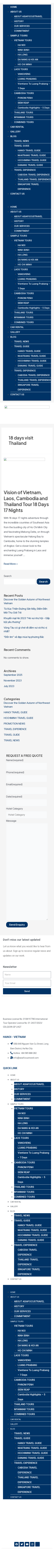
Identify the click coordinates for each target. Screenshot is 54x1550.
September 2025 (13, 674)
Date (14, 796)
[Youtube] (27, 1544)
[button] (27, 202)
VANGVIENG (24, 74)
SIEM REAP (23, 102)
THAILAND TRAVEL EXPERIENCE (34, 179)
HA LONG (23, 54)
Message (11, 820)
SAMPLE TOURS (18, 35)
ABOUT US (15, 11)
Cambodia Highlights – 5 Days (34, 107)
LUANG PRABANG (27, 79)
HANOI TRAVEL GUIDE (29, 150)
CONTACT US (17, 193)
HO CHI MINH (25, 64)
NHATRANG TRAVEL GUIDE (32, 155)
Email (14, 784)
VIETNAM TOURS (23, 40)
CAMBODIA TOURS (24, 93)
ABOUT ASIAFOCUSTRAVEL (28, 16)
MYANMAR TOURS (23, 117)
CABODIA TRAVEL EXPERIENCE (34, 174)
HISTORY (19, 21)
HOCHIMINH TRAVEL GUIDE (32, 160)
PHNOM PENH (25, 98)
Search (8, 575)
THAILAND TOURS (23, 112)
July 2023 (9, 686)
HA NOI (21, 45)
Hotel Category (14, 808)
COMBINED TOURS (24, 122)
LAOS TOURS (21, 69)
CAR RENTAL (17, 127)
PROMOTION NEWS (14, 723)
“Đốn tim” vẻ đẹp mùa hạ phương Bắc (24, 636)
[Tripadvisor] (37, 1544)
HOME (13, 7)
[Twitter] (22, 1544)
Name (14, 760)
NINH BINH (23, 50)
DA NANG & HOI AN (28, 59)
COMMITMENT (21, 31)
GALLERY (15, 131)
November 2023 (13, 680)
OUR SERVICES (22, 26)
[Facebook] (16, 1544)
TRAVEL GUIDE (21, 145)
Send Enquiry (17, 924)
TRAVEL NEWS (21, 141)
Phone (15, 772)
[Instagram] (32, 1544)
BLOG (13, 136)
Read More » (11, 563)
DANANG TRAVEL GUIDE (30, 165)
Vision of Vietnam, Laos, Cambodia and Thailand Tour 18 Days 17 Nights (26, 501)
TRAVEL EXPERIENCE (25, 170)
